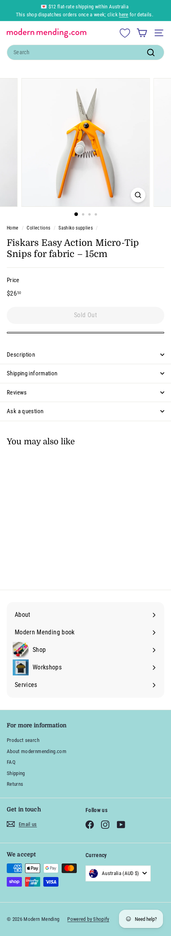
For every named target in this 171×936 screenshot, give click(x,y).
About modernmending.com (36, 751)
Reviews (17, 392)
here (123, 15)
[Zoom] (137, 195)
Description (21, 354)
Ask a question (25, 411)
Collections (38, 228)
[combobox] (85, 52)
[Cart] (141, 33)
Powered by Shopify (88, 919)
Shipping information (32, 373)
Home (12, 228)
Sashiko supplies (75, 228)
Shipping (16, 773)
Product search (23, 740)
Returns (15, 784)
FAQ (11, 762)
